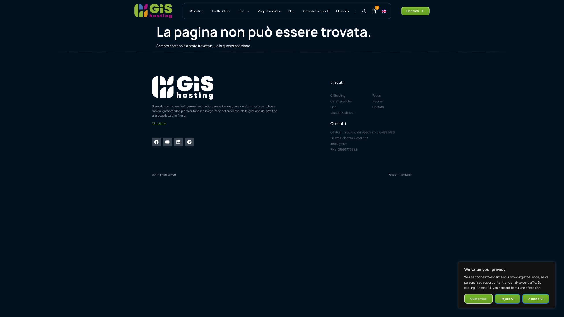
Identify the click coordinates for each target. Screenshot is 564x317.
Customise (478, 299)
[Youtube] (167, 142)
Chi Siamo (159, 123)
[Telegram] (189, 142)
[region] (506, 285)
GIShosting (196, 11)
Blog (291, 11)
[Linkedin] (178, 142)
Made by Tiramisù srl (400, 175)
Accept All (535, 299)
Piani (242, 11)
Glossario (342, 11)
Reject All (507, 299)
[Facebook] (156, 142)
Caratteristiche (221, 11)
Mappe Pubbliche (269, 11)
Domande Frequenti (315, 11)
